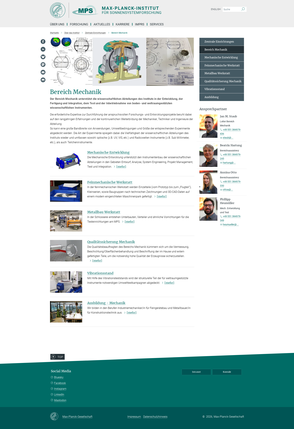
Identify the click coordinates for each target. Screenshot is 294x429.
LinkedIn (59, 394)
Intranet (196, 372)
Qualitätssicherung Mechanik (111, 242)
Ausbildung (212, 97)
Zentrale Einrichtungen (219, 41)
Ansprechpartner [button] (213, 109)
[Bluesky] (43, 56)
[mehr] (121, 166)
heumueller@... (231, 224)
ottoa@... (228, 189)
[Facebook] (43, 41)
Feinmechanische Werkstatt (109, 182)
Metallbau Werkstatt (103, 212)
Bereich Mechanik (216, 49)
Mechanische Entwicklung (108, 152)
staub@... (228, 137)
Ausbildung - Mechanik (106, 303)
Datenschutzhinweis (155, 416)
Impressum (134, 416)
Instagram (60, 388)
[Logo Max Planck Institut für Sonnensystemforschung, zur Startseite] (114, 10)
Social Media (61, 371)
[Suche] (243, 9)
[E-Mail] (43, 72)
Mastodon (60, 400)
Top (60, 357)
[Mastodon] (43, 64)
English (216, 9)
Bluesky (58, 377)
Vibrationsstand (100, 273)
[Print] (43, 79)
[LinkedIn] (43, 49)
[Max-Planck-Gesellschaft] (56, 416)
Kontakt (227, 372)
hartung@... (229, 162)
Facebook (60, 383)
